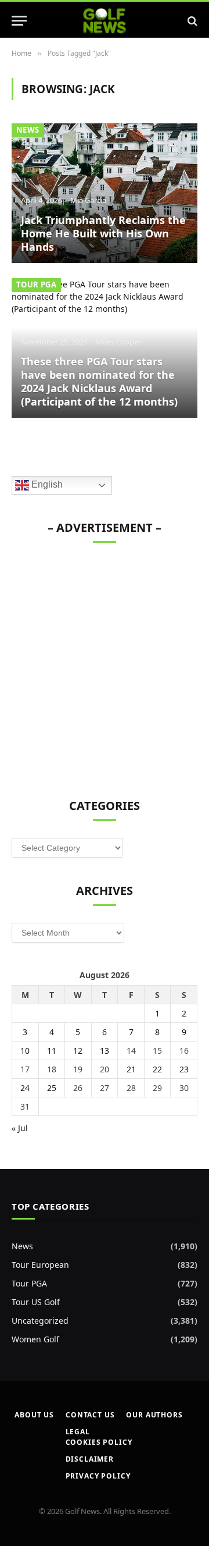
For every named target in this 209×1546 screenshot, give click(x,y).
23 (184, 1069)
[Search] (191, 21)
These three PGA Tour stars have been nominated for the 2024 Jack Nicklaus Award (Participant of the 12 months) (99, 381)
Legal (78, 1432)
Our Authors (154, 1415)
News (27, 130)
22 (157, 1069)
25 (51, 1087)
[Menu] (19, 21)
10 (25, 1050)
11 (51, 1050)
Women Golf (35, 1339)
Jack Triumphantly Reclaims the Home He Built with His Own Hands (103, 233)
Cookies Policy (99, 1442)
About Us (34, 1415)
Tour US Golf (36, 1301)
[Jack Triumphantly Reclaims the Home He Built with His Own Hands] (104, 193)
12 (77, 1050)
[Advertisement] (104, 664)
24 (25, 1087)
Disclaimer (90, 1459)
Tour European (40, 1264)
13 (104, 1050)
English (46, 485)
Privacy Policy (98, 1476)
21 (131, 1069)
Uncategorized (40, 1320)
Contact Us (90, 1415)
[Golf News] (104, 21)
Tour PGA (36, 284)
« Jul (20, 1127)
